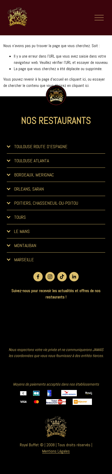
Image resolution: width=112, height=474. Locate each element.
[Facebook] (38, 276)
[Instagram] (50, 276)
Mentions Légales (56, 451)
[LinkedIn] (74, 276)
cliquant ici (77, 79)
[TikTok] (62, 276)
